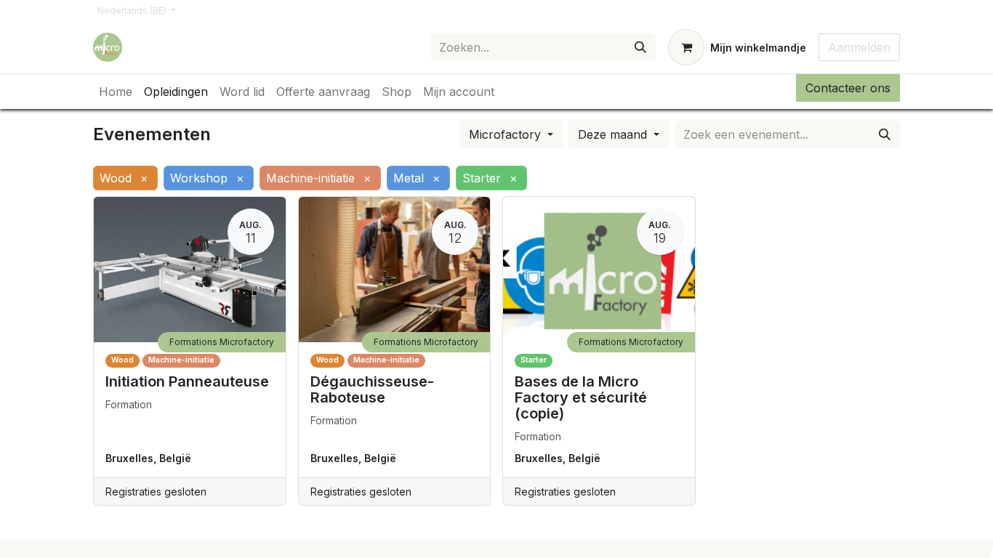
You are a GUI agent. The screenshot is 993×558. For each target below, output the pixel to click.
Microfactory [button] (506, 134)
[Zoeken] (640, 47)
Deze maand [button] (614, 134)
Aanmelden (859, 47)
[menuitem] (115, 91)
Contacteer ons (848, 88)
